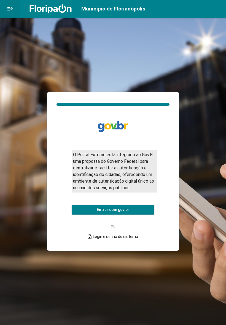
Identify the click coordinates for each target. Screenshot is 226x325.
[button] (10, 9)
